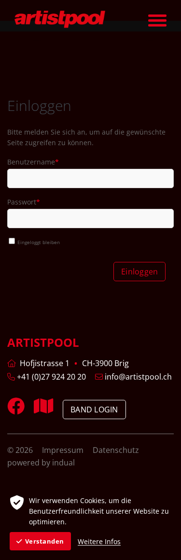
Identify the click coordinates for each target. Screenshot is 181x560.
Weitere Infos (99, 541)
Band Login (94, 409)
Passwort (24, 203)
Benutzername (33, 163)
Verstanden (44, 541)
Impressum (63, 450)
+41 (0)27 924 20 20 (50, 376)
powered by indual (41, 462)
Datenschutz (116, 450)
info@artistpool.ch (137, 376)
